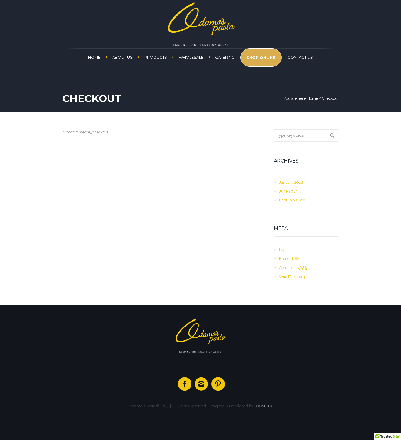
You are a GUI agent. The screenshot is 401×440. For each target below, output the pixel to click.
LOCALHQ (263, 406)
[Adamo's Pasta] (200, 335)
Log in (284, 249)
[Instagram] (201, 384)
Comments (293, 267)
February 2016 (292, 200)
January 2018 (291, 182)
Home (312, 98)
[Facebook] (185, 384)
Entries (289, 258)
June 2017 (288, 191)
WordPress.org (292, 277)
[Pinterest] (218, 384)
